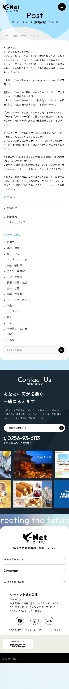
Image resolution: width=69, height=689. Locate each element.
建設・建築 (13, 248)
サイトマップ (54, 630)
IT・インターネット (18, 300)
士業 (9, 323)
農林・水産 (13, 288)
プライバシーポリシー (35, 630)
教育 (9, 317)
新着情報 (12, 217)
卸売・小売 (13, 254)
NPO (9, 334)
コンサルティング (17, 259)
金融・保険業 (14, 294)
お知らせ (12, 208)
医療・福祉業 (14, 265)
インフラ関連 (14, 277)
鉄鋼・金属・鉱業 (17, 282)
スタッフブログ (16, 222)
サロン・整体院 (16, 271)
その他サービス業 (17, 328)
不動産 (10, 305)
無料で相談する (18, 428)
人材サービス (14, 311)
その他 (10, 340)
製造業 (10, 242)
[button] (61, 350)
